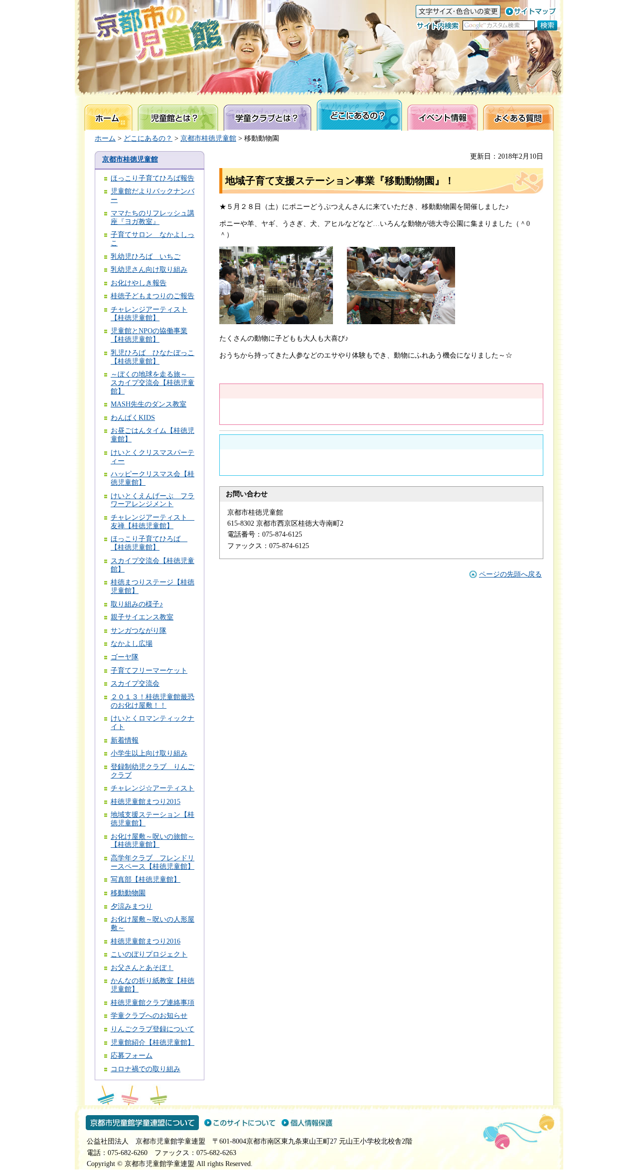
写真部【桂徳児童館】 (145, 879)
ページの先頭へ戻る (510, 574)
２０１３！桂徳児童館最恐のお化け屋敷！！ (152, 701)
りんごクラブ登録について (152, 1029)
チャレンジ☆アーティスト (152, 788)
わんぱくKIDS (133, 417)
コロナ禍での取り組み (145, 1069)
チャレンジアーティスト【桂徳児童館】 (149, 314)
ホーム (105, 138)
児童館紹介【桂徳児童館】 (152, 1042)
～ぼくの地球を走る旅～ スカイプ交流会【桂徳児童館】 (152, 383)
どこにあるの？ (148, 138)
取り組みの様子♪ (137, 604)
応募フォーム (132, 1055)
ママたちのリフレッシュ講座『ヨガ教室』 (152, 217)
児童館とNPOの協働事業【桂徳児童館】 (149, 335)
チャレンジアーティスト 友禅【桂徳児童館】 (152, 522)
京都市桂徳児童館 (208, 138)
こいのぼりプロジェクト (149, 954)
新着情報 (125, 740)
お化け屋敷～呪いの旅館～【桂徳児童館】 (152, 841)
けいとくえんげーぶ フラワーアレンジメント (152, 500)
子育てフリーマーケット (149, 670)
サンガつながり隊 (138, 630)
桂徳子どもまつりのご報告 (152, 296)
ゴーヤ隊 (125, 657)
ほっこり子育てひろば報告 (152, 178)
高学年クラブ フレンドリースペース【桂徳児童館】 (152, 862)
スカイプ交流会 (135, 683)
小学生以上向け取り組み (149, 753)
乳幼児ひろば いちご (145, 256)
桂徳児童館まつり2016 (145, 941)
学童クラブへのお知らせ (149, 1015)
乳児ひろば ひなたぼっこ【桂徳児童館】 (152, 357)
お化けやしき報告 (138, 283)
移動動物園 (128, 893)
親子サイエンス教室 (142, 617)
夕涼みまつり (132, 906)
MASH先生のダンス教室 (148, 404)
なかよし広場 (132, 643)
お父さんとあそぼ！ (142, 968)
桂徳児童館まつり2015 (145, 801)
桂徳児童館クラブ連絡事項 (152, 1002)
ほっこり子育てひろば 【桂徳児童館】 (149, 543)
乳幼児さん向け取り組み (149, 269)
